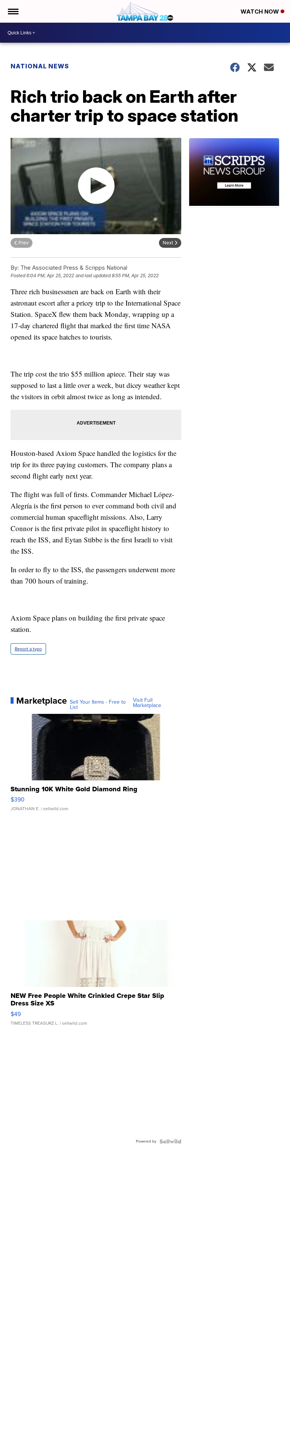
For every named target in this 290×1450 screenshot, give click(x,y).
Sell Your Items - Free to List (98, 705)
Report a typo (28, 648)
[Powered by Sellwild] (170, 1141)
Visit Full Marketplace (147, 703)
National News (40, 66)
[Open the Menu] (13, 11)
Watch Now (261, 11)
